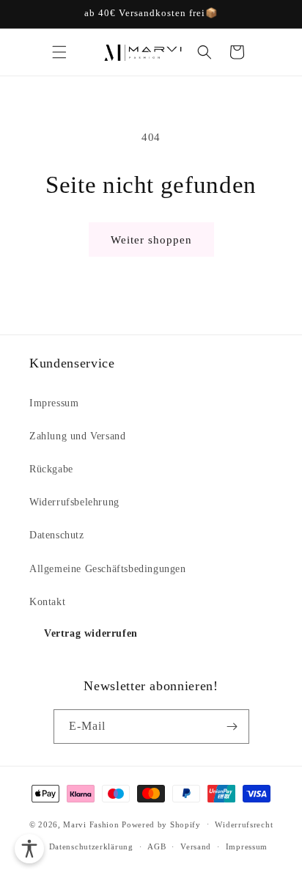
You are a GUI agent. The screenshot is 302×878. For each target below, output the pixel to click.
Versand (195, 846)
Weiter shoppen (151, 240)
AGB (156, 846)
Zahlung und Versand (77, 436)
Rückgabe (51, 469)
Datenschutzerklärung (91, 846)
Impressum (53, 403)
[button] (59, 52)
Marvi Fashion (91, 823)
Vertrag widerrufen (91, 633)
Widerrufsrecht (244, 824)
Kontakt (47, 601)
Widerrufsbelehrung (74, 502)
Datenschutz (56, 535)
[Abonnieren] (232, 726)
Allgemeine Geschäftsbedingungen (107, 568)
